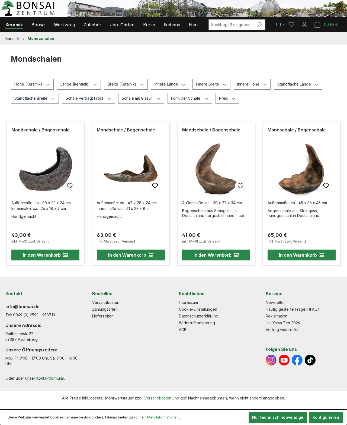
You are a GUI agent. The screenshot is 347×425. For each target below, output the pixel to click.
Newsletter (275, 302)
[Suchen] (259, 24)
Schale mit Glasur (137, 98)
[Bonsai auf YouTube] (284, 360)
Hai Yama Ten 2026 (283, 322)
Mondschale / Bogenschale (40, 130)
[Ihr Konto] (304, 24)
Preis (224, 98)
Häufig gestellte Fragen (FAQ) (292, 309)
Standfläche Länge (294, 84)
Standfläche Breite (31, 98)
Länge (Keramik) (75, 84)
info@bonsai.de (22, 306)
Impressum (188, 302)
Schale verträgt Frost (85, 98)
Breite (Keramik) (122, 84)
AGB (183, 329)
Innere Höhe (249, 84)
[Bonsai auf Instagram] (271, 360)
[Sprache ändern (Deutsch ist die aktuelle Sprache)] (280, 24)
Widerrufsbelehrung (197, 322)
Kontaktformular (50, 378)
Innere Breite (208, 84)
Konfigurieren (326, 417)
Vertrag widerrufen (283, 329)
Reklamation (276, 316)
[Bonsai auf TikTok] (310, 360)
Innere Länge (167, 84)
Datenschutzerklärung (198, 316)
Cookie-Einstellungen (198, 309)
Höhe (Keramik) (28, 84)
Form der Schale (186, 98)
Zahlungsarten (105, 309)
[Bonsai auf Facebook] (297, 360)
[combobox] (230, 24)
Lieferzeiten (103, 316)
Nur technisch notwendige (277, 417)
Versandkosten (105, 302)
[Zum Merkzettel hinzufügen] (69, 186)
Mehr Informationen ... (164, 417)
